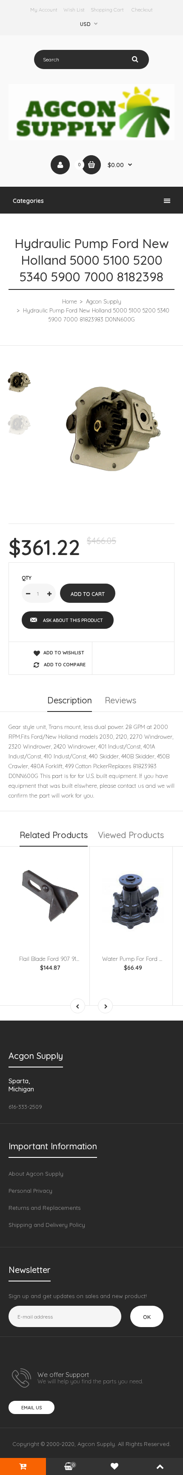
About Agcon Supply (36, 1173)
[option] (112, 429)
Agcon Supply (103, 301)
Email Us (31, 1408)
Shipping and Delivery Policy (47, 1224)
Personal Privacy (30, 1190)
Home (69, 301)
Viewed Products (131, 835)
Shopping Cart (107, 9)
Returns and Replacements (44, 1207)
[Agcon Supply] (91, 138)
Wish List (74, 9)
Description (69, 700)
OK (147, 1316)
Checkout (142, 9)
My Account (43, 9)
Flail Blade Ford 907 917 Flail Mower (64, 958)
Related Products (54, 835)
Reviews (120, 700)
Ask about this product (73, 620)
